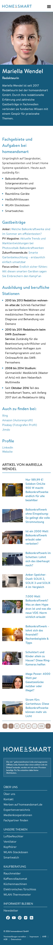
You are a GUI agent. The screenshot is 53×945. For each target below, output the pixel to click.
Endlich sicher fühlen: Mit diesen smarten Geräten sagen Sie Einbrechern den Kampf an (24, 271)
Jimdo (6, 430)
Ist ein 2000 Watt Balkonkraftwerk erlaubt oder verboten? (36, 537)
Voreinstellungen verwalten (15, 936)
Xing (5, 415)
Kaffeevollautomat (15, 879)
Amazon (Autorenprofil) (17, 420)
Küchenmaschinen (15, 884)
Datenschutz (16, 939)
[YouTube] (14, 918)
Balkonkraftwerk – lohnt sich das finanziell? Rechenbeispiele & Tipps (37, 634)
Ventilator (10, 842)
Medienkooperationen (18, 815)
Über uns (9, 794)
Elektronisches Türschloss (20, 889)
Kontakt (9, 799)
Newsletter (11, 910)
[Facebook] (8, 918)
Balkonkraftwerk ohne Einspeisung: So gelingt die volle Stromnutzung (37, 515)
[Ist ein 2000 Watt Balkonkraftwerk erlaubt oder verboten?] (12, 537)
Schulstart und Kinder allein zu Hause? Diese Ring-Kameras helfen (37, 658)
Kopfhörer (10, 847)
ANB (44, 936)
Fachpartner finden (16, 820)
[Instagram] (25, 918)
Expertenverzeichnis (17, 810)
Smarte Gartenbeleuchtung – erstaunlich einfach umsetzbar (23, 257)
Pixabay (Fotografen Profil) (19, 425)
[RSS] (31, 918)
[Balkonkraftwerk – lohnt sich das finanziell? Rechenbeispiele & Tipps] (12, 634)
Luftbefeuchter (13, 836)
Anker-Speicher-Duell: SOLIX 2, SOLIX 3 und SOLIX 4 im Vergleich (37, 581)
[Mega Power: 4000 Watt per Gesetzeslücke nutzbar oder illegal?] (12, 682)
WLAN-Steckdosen (16, 852)
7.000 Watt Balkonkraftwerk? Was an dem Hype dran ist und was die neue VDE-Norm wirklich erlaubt (38, 606)
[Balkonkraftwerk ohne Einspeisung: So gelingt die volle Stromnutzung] (12, 515)
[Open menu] (47, 6)
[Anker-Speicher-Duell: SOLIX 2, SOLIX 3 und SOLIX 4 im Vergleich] (12, 580)
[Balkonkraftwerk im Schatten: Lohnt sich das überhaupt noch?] (12, 559)
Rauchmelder (12, 873)
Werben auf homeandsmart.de (23, 804)
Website (7, 452)
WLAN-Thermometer (17, 894)
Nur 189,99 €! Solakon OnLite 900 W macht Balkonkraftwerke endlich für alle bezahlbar (36, 490)
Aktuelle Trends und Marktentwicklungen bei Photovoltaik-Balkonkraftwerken (24, 243)
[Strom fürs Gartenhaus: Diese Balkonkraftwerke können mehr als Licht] (12, 707)
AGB (5, 939)
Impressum (34, 936)
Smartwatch (11, 857)
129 (41, 726)
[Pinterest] (20, 918)
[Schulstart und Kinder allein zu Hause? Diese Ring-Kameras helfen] (12, 658)
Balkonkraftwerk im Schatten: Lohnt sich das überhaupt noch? (38, 559)
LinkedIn (7, 447)
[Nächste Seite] (48, 726)
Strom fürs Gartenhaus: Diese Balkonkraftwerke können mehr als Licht (37, 708)
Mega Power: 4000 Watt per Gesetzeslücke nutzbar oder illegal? (37, 682)
